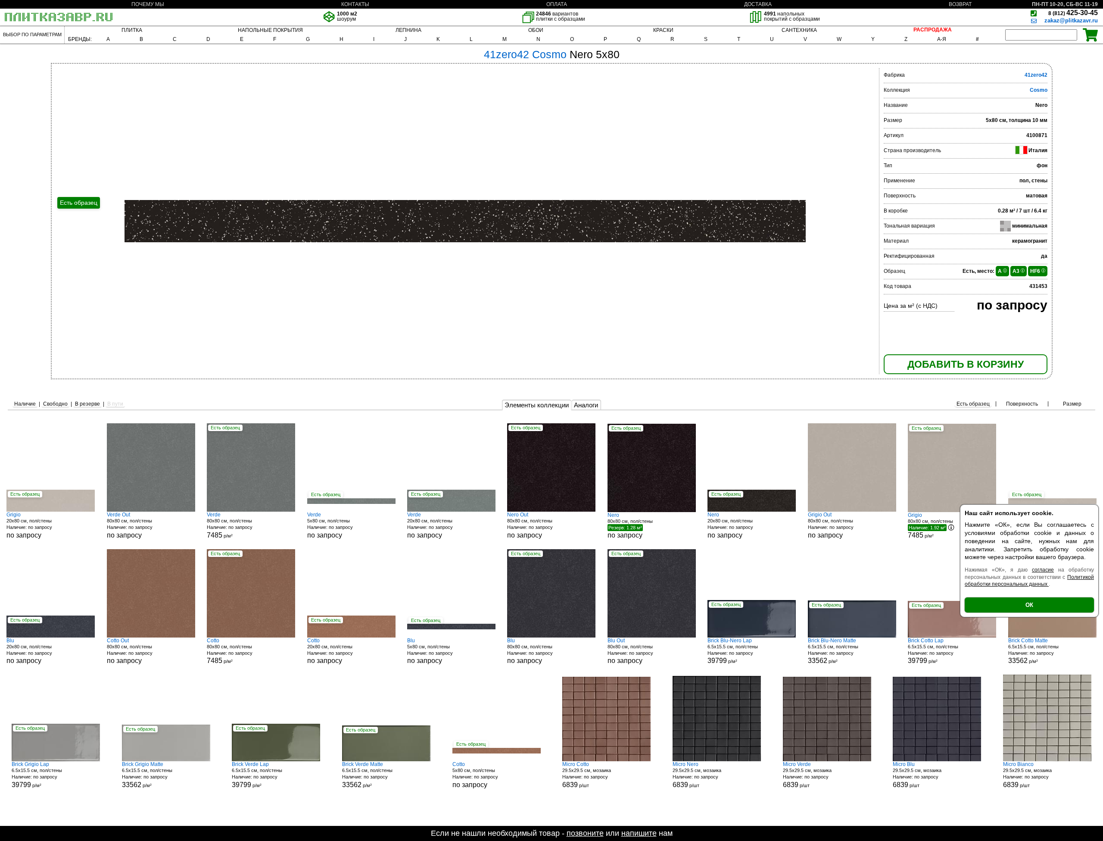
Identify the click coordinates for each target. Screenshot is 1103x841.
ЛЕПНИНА (408, 30)
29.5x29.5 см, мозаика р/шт (586, 774)
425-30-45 (1073, 12)
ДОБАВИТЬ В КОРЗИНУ (965, 364)
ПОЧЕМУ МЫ (147, 4)
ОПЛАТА (556, 4)
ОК (1029, 605)
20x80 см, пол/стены (29, 525)
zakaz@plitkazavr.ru (1071, 20)
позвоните (585, 833)
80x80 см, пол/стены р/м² (229, 525)
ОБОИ (535, 30)
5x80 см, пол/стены (330, 525)
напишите (639, 833)
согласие (1043, 570)
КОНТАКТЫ (355, 4)
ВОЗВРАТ (960, 4)
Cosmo (1038, 90)
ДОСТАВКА (758, 4)
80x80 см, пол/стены (130, 525)
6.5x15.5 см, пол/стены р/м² (732, 651)
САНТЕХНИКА (799, 30)
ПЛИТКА (132, 30)
